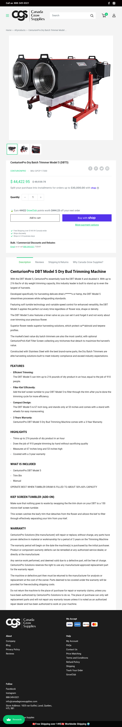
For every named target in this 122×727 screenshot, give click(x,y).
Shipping (70, 666)
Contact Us (71, 649)
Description (25, 262)
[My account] (113, 15)
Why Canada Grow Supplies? (88, 262)
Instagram (11, 693)
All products (19, 30)
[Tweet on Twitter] (102, 168)
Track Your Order (74, 670)
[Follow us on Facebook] (109, 3)
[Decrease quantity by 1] (25, 197)
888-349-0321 (29, 247)
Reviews (39, 262)
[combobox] (69, 15)
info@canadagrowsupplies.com (21, 701)
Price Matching (73, 653)
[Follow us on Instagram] (114, 3)
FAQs (68, 645)
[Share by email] (107, 168)
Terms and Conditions (77, 658)
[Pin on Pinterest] (96, 168)
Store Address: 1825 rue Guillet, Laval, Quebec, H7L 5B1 (29, 707)
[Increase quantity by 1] (41, 197)
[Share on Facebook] (90, 168)
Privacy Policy (13, 649)
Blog (8, 645)
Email (12, 247)
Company (10, 641)
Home (8, 30)
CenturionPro (18, 171)
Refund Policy (73, 662)
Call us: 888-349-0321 (17, 3)
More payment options (87, 224)
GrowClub (32, 210)
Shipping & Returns (58, 262)
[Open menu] (7, 15)
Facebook (11, 689)
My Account (72, 641)
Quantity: (15, 197)
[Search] (92, 15)
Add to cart (35, 218)
